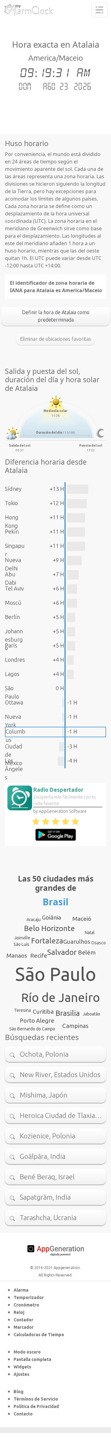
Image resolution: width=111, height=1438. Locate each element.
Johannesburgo (14, 639)
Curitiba (43, 1011)
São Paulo (55, 974)
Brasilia (68, 1013)
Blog (18, 1391)
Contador (23, 1319)
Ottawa (14, 702)
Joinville (22, 937)
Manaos (16, 955)
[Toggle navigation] (99, 9)
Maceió (81, 918)
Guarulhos (76, 941)
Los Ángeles (14, 768)
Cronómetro (26, 1304)
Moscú (13, 603)
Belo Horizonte (49, 928)
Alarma (21, 1290)
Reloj (19, 1312)
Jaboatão (91, 1013)
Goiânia (51, 917)
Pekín (12, 531)
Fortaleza (47, 941)
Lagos (12, 674)
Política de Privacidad (36, 1406)
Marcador (24, 1327)
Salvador (61, 952)
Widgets (22, 1366)
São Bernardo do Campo (32, 1028)
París (11, 645)
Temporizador (29, 1297)
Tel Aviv (14, 588)
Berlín (12, 617)
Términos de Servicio (36, 1399)
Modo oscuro (27, 1351)
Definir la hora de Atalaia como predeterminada (55, 316)
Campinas (75, 1025)
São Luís (21, 944)
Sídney (13, 489)
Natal (90, 932)
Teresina (22, 1010)
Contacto (23, 1413)
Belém (87, 952)
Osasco (98, 942)
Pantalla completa (32, 1359)
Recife (38, 955)
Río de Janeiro (60, 997)
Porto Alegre (37, 1020)
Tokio (11, 503)
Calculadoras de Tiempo (39, 1334)
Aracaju (34, 919)
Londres (15, 659)
